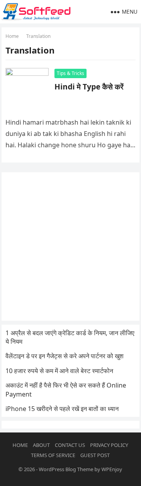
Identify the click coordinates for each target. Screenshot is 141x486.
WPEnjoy (111, 469)
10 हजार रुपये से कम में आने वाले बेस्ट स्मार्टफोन (59, 370)
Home (12, 36)
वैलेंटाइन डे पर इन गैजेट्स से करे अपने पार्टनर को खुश (64, 356)
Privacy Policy (109, 444)
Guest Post (95, 455)
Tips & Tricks (70, 73)
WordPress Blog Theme (66, 469)
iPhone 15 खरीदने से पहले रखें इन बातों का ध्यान (62, 408)
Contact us (70, 444)
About (41, 444)
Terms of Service (53, 455)
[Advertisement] (70, 246)
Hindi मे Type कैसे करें (88, 86)
